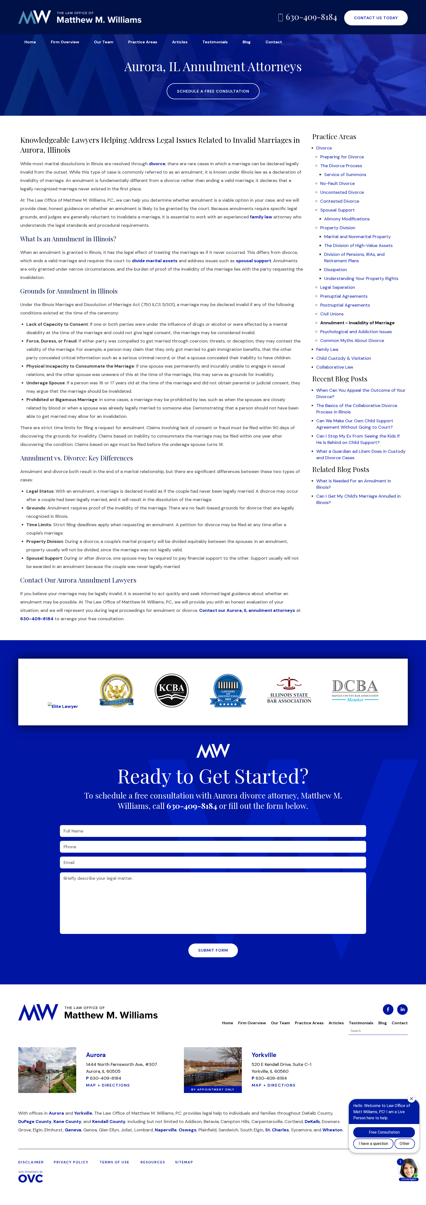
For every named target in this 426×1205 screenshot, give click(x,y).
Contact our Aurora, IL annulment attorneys (247, 610)
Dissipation (335, 270)
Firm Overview (65, 42)
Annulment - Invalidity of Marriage (357, 323)
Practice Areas (142, 42)
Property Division (337, 228)
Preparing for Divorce (342, 157)
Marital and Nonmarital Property (357, 237)
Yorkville (83, 1113)
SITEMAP (184, 1162)
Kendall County (108, 1121)
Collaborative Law (334, 367)
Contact (274, 42)
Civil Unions (332, 314)
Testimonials (215, 42)
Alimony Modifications (347, 219)
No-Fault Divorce (337, 183)
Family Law (327, 349)
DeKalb (312, 1121)
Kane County (67, 1121)
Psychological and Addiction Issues (356, 332)
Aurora (56, 1113)
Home (30, 42)
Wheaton (332, 1130)
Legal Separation (337, 287)
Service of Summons (345, 175)
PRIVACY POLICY (71, 1162)
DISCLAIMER (31, 1162)
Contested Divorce (339, 201)
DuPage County (35, 1121)
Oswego (187, 1130)
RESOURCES (153, 1162)
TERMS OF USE (114, 1162)
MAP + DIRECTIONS (108, 1085)
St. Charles (277, 1130)
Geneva (73, 1130)
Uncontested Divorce (342, 192)
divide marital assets (155, 261)
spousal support (253, 261)
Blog (247, 42)
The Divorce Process (341, 166)
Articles (180, 42)
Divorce (324, 148)
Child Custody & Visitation (343, 358)
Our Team (103, 42)
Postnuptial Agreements (345, 305)
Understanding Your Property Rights (361, 278)
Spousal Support (337, 210)
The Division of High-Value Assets (358, 245)
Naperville (166, 1130)
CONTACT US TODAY (376, 17)
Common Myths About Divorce (352, 340)
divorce (157, 164)
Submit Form (213, 950)
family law (261, 217)
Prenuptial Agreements (344, 296)
